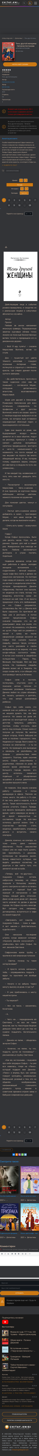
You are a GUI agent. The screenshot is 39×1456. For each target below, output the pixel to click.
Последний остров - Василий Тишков (18, 1382)
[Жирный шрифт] (2, 1253)
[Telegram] (25, 1154)
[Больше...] (29, 1253)
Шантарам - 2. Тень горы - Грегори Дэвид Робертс (20, 1393)
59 (30, 205)
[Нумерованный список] (25, 1253)
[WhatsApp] (22, 1154)
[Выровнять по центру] (15, 1253)
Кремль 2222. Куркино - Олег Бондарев (18, 1406)
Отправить (19, 1293)
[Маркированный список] (22, 1253)
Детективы (18, 38)
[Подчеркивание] (8, 1253)
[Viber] (19, 1154)
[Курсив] (5, 1253)
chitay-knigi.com (7, 38)
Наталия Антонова (8, 82)
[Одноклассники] (16, 1154)
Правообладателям (19, 1414)
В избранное (7, 1149)
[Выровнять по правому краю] (18, 1253)
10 (19, 205)
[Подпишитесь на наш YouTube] (5, 1324)
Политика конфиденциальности (19, 1420)
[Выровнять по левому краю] (12, 1253)
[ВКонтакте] (13, 1154)
